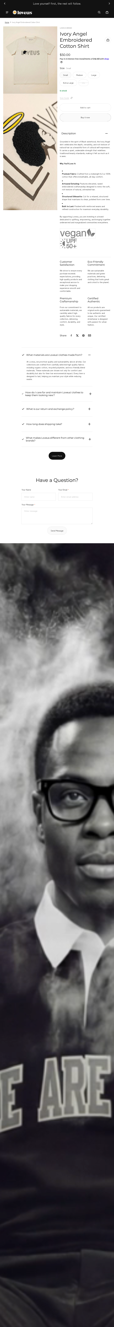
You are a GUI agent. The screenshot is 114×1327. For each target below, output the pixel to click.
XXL (83, 82)
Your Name (26, 489)
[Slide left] (4, 3)
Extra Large (68, 82)
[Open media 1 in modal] (30, 60)
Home (7, 22)
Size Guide (64, 98)
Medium (79, 75)
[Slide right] (109, 3)
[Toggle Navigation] (7, 12)
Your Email (63, 489)
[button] (99, 12)
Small (65, 75)
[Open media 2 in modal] (30, 152)
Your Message (28, 504)
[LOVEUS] (22, 12)
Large (93, 75)
